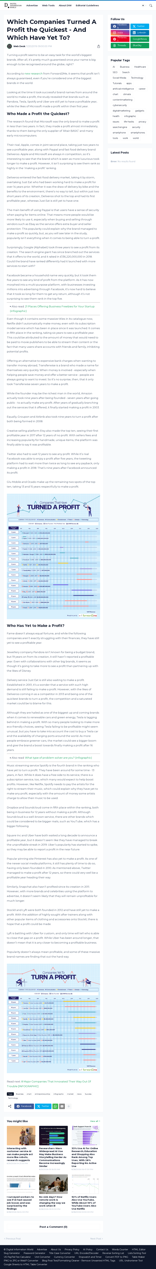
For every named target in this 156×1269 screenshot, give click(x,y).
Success (88, 1094)
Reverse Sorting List (113, 1253)
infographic (58, 1094)
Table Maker (138, 1257)
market (70, 1094)
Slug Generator (12, 1253)
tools (115, 138)
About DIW (65, 5)
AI (114, 66)
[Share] (97, 46)
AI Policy (87, 1249)
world (136, 138)
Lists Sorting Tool (137, 1253)
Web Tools (48, 5)
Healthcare (140, 66)
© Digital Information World (18, 1249)
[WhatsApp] (55, 1106)
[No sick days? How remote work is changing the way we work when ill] (53, 1184)
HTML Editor (138, 1249)
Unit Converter (42, 1257)
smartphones (138, 132)
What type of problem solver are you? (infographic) (58, 757)
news (79, 1094)
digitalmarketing (121, 110)
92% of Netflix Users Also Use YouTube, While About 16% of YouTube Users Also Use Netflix (84, 1202)
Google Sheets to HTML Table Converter (25, 1264)
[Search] (149, 5)
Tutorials (117, 83)
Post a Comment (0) (53, 1226)
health (116, 116)
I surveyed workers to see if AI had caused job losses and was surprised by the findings (20, 1202)
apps (128, 83)
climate (127, 94)
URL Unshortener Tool (131, 1260)
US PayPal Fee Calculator (17, 1257)
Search (126, 72)
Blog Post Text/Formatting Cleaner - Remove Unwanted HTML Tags (78, 1260)
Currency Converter (64, 1257)
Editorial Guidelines (87, 5)
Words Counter (120, 1249)
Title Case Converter (60, 1253)
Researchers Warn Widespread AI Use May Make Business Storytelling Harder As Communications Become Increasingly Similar (52, 1157)
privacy (142, 121)
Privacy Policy (72, 1249)
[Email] (62, 1106)
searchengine (120, 127)
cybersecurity (120, 105)
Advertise (32, 5)
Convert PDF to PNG (116, 1257)
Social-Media (119, 77)
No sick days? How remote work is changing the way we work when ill (52, 1201)
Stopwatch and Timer (90, 1257)
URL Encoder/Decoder (86, 1253)
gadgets (139, 110)
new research (34, 73)
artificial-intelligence (123, 88)
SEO (115, 72)
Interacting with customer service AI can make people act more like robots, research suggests (20, 1154)
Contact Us (102, 1249)
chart (29, 1094)
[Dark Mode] (144, 5)
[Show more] (69, 1106)
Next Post (95, 1238)
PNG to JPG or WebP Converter (21, 1260)
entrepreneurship (42, 1094)
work (125, 138)
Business (19, 1094)
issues (116, 121)
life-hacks (129, 121)
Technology (13, 1098)
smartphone (119, 132)
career (142, 88)
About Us (56, 1249)
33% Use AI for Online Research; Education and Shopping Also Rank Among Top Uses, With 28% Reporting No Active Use (85, 1157)
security (136, 127)
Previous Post (13, 1238)
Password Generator (34, 1253)
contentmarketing (122, 99)
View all (94, 1121)
